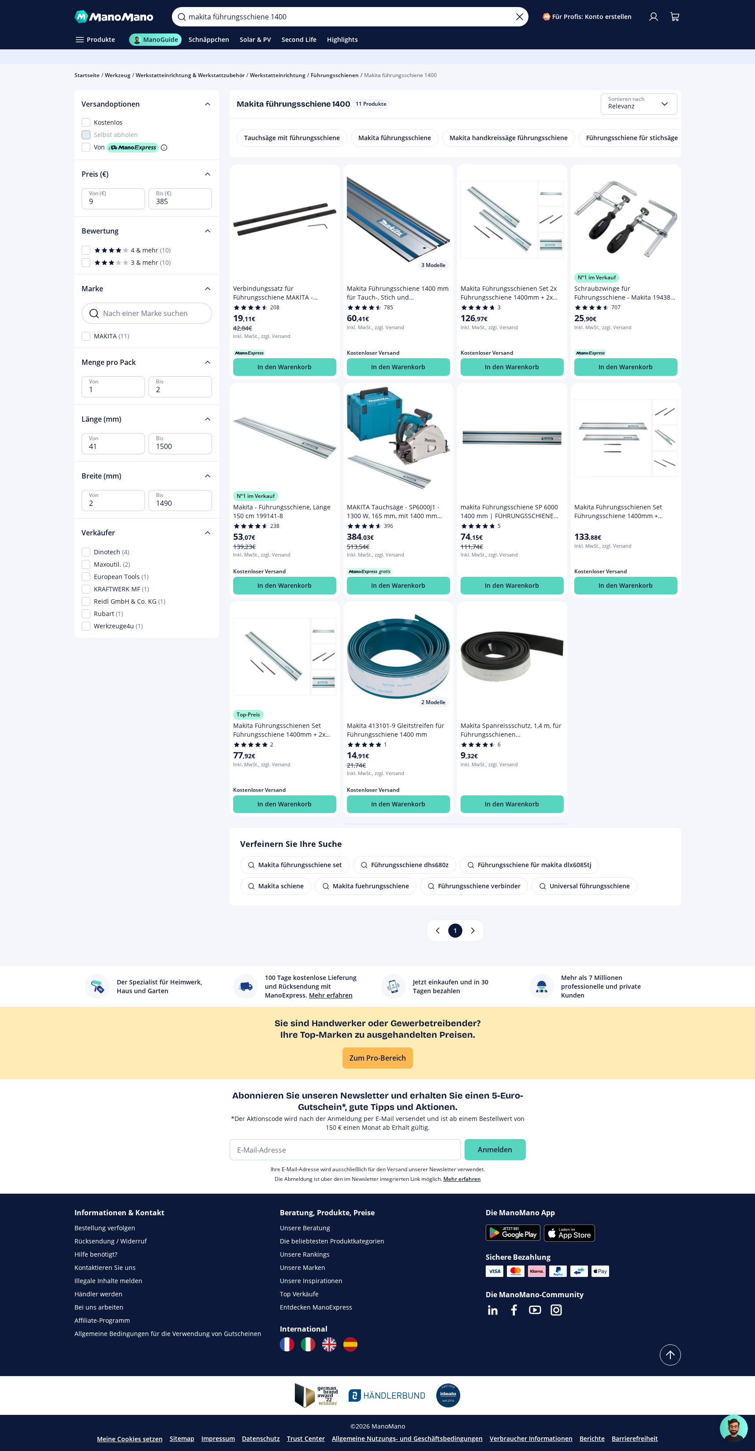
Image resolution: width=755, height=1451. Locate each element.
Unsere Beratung (305, 1228)
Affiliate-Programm (102, 1320)
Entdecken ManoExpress (316, 1307)
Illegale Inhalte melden (108, 1281)
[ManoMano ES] (350, 1344)
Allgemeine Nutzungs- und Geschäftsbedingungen (407, 1438)
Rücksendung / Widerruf (110, 1241)
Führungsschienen (335, 75)
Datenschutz (261, 1438)
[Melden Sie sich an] (653, 16)
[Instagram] (556, 1310)
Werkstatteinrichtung (277, 75)
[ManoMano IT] (308, 1344)
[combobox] (639, 104)
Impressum (218, 1438)
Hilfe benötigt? (95, 1254)
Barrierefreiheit (635, 1438)
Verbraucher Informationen (531, 1438)
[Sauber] (519, 16)
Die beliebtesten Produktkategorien (332, 1241)
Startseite (87, 75)
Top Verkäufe (299, 1294)
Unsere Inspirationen (311, 1281)
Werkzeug (117, 75)
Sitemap (182, 1438)
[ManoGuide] (734, 1428)
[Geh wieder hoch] (670, 1355)
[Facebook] (514, 1310)
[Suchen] (181, 17)
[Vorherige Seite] (438, 931)
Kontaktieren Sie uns (105, 1267)
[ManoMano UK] (329, 1344)
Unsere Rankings (305, 1254)
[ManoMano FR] (287, 1344)
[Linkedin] (493, 1310)
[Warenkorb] (674, 16)
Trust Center (306, 1438)
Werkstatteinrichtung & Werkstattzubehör (190, 75)
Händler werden (98, 1294)
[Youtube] (535, 1310)
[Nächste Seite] (473, 931)
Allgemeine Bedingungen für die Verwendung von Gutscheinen (167, 1333)
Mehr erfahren (462, 1179)
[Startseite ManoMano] (116, 16)
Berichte (592, 1438)
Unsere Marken (302, 1267)
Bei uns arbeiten (98, 1307)
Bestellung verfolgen (104, 1228)
